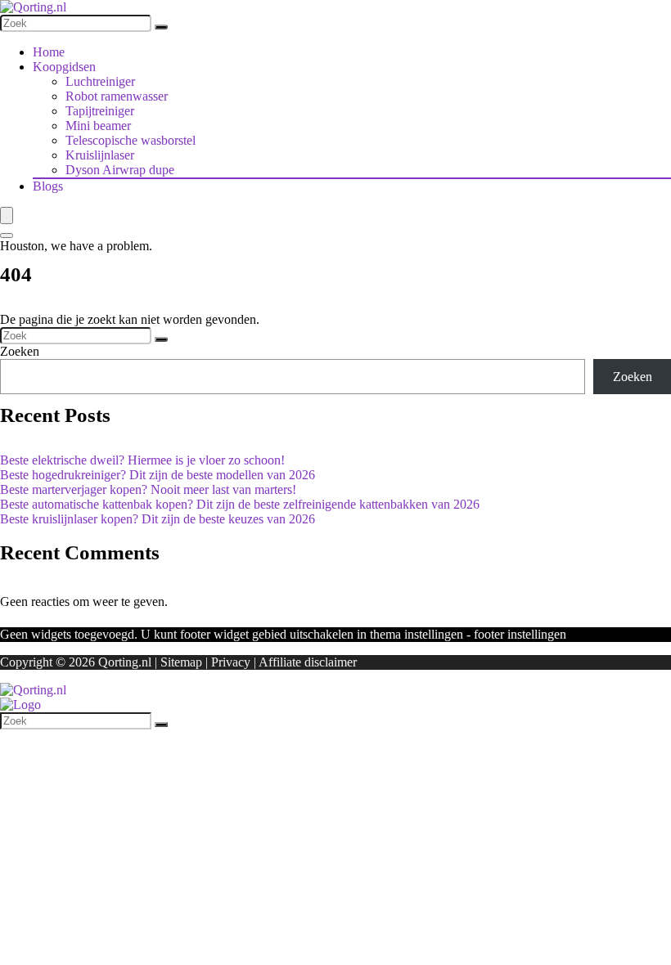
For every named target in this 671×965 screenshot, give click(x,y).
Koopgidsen (64, 67)
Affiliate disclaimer (308, 662)
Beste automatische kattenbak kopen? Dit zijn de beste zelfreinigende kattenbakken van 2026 (240, 504)
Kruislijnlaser (99, 155)
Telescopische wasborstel (130, 140)
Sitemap (181, 662)
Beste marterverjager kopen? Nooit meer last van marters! (148, 489)
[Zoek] (161, 27)
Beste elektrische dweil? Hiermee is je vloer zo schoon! (142, 460)
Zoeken (19, 351)
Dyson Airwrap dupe (119, 170)
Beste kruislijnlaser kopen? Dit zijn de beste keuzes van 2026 (157, 519)
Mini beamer (98, 125)
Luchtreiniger (100, 81)
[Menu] (6, 215)
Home (49, 52)
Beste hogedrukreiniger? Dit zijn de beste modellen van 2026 (157, 475)
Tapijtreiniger (99, 111)
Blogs (48, 186)
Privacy (230, 662)
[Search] (6, 235)
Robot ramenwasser (116, 96)
